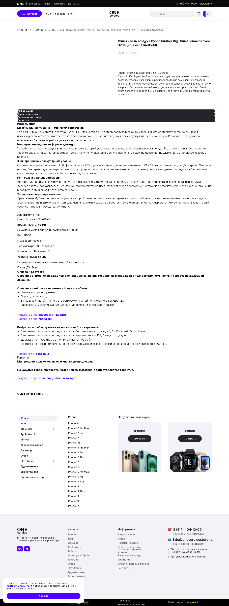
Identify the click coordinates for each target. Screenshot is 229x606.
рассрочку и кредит (52, 314)
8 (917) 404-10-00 (187, 530)
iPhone (72, 417)
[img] (190, 447)
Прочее (38, 29)
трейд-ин (45, 318)
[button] (127, 534)
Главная (22, 29)
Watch (190, 431)
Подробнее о (26, 353)
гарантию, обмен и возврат (57, 378)
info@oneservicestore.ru (193, 540)
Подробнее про (27, 314)
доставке (42, 353)
